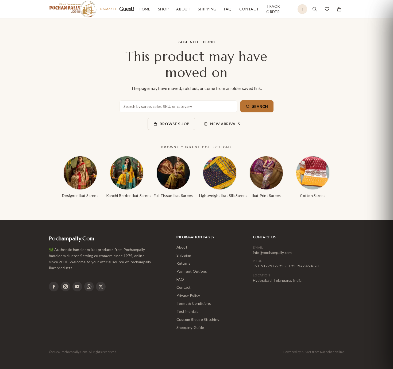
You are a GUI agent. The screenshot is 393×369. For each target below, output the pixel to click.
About (183, 9)
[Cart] (339, 9)
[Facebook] (54, 286)
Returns (183, 263)
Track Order (273, 9)
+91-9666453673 (303, 266)
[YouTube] (77, 286)
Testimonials (187, 311)
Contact (249, 9)
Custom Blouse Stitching (198, 319)
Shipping (207, 9)
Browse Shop (175, 123)
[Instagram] (65, 286)
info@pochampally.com (272, 252)
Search (260, 106)
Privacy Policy (188, 295)
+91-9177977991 (268, 266)
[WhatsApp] (89, 286)
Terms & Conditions (193, 303)
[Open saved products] (327, 9)
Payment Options (191, 271)
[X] (101, 286)
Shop (163, 9)
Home (144, 9)
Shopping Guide (190, 327)
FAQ (228, 9)
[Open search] (314, 9)
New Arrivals (225, 123)
